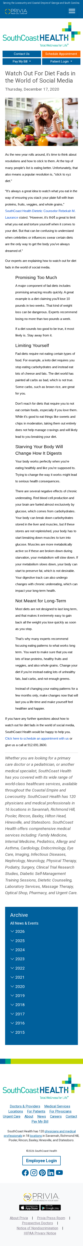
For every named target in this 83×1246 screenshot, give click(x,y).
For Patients (36, 1111)
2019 (19, 995)
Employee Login (41, 1160)
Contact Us (22, 54)
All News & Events (24, 923)
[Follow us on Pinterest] (42, 1173)
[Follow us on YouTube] (59, 1173)
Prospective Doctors (37, 1223)
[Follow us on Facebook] (25, 1173)
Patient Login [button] (60, 61)
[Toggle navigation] (72, 11)
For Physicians (60, 1111)
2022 (19, 968)
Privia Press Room (51, 1218)
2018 (19, 1004)
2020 (19, 986)
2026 (19, 931)
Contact (71, 1116)
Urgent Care (11, 1116)
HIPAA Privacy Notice (40, 1233)
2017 (19, 1014)
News (41, 1116)
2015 (19, 1032)
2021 (19, 977)
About (28, 1116)
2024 (19, 949)
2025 (19, 940)
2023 (19, 958)
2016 (19, 1023)
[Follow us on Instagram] (33, 1173)
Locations (15, 1111)
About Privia (19, 1218)
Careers (56, 1116)
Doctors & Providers (25, 1106)
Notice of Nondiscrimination (37, 1228)
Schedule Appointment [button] (61, 54)
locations (36, 1135)
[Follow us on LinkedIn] (50, 1173)
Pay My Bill (39, 1121)
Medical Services (57, 1106)
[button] (22, 61)
